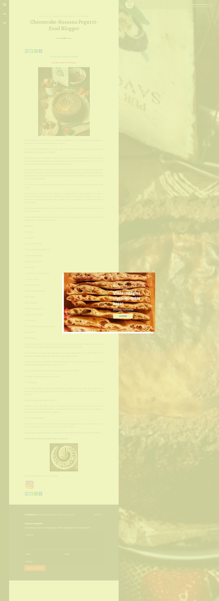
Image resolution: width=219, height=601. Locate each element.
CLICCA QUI (123, 316)
